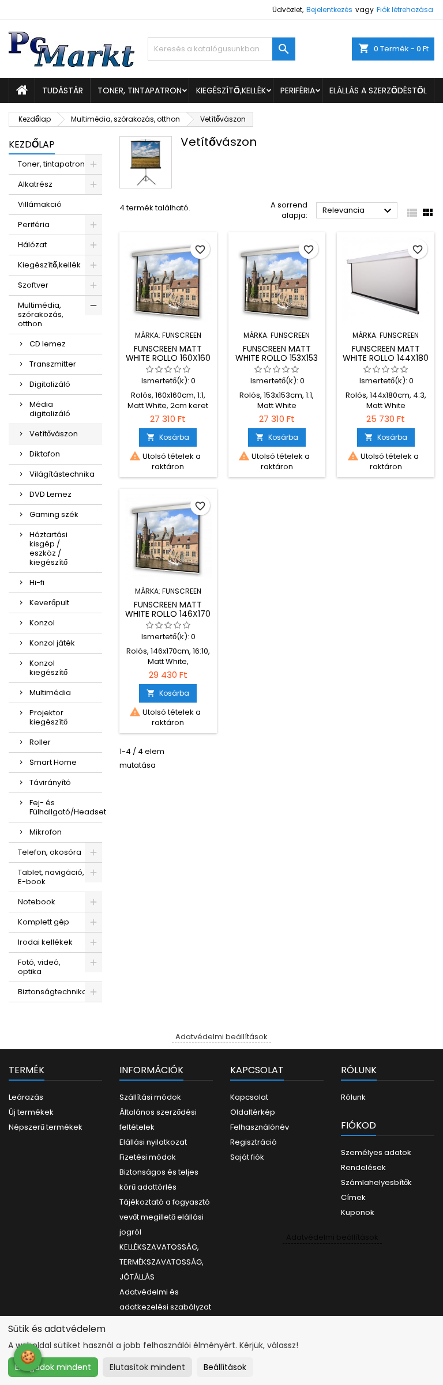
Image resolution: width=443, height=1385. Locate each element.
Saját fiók (247, 1157)
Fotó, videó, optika (39, 967)
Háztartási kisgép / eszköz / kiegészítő (48, 548)
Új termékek (31, 1112)
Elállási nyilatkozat (153, 1142)
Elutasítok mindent (147, 1367)
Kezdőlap (32, 144)
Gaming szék (53, 514)
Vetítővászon (53, 433)
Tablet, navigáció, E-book (51, 877)
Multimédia (50, 692)
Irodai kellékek (45, 942)
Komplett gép (43, 921)
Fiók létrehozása (405, 9)
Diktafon (44, 453)
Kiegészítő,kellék (231, 90)
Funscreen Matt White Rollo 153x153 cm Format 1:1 (276, 358)
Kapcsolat (249, 1097)
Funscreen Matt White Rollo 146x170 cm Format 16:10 (168, 614)
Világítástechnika (62, 474)
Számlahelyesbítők (376, 1182)
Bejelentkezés (329, 9)
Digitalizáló (49, 384)
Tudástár (62, 90)
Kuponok (357, 1212)
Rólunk (353, 1097)
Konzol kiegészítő (48, 668)
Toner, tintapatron (139, 90)
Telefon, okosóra (49, 852)
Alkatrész (35, 184)
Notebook (36, 901)
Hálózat (32, 244)
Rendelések (363, 1167)
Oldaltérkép (252, 1112)
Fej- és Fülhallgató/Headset (65, 807)
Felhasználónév (259, 1127)
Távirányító (50, 782)
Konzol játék (52, 642)
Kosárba (168, 437)
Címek (353, 1197)
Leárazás (26, 1097)
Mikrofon (45, 832)
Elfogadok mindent (53, 1367)
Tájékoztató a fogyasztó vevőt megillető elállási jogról (164, 1217)
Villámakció (40, 204)
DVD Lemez (50, 494)
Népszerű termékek (45, 1127)
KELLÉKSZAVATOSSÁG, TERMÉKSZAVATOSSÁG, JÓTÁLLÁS (161, 1261)
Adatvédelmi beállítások (221, 1036)
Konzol (42, 622)
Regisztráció (253, 1142)
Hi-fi (36, 582)
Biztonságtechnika (52, 991)
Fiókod (358, 1125)
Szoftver (33, 285)
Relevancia (358, 211)
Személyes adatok (376, 1152)
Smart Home (53, 762)
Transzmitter (52, 363)
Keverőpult (49, 602)
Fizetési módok (147, 1157)
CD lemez (47, 343)
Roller (40, 742)
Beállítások (225, 1367)
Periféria (297, 90)
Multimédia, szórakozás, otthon (40, 314)
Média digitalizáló (49, 409)
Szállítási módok (150, 1097)
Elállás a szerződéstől (378, 90)
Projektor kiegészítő (48, 717)
